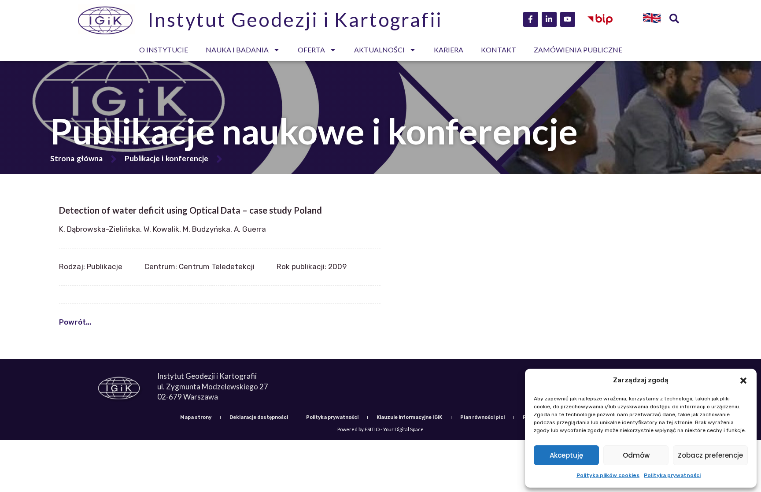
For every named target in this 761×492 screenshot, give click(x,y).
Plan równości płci (482, 417)
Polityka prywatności (672, 475)
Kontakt (498, 49)
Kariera (448, 49)
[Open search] (674, 19)
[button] (743, 380)
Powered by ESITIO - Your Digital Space (380, 429)
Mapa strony (195, 417)
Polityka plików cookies (607, 475)
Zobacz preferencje (710, 455)
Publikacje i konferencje (166, 158)
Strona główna (76, 158)
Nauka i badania (237, 49)
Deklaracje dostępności (258, 417)
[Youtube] (567, 19)
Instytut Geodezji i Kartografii (295, 19)
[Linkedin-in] (549, 19)
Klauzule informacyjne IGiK (409, 417)
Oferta (311, 49)
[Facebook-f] (530, 19)
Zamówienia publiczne (578, 49)
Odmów (636, 455)
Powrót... (75, 322)
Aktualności (379, 49)
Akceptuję (566, 455)
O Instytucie (163, 49)
